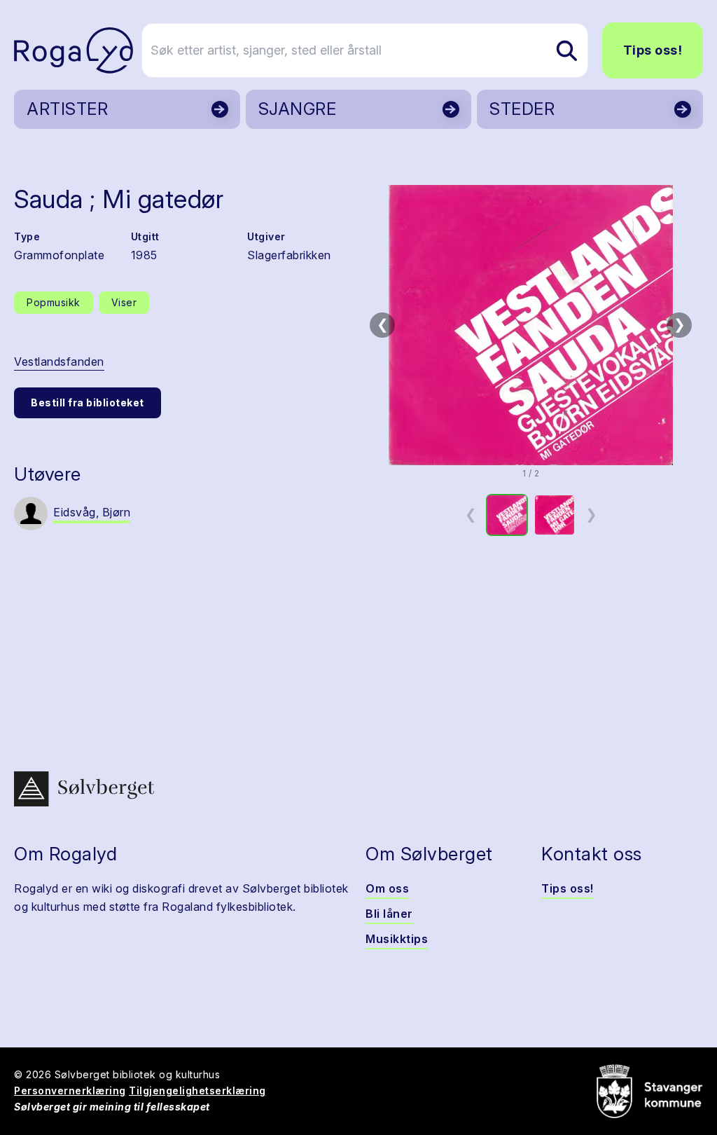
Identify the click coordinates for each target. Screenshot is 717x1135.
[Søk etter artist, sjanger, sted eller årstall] (566, 50)
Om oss (387, 888)
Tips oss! (653, 50)
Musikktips (397, 939)
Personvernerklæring (70, 1090)
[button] (530, 325)
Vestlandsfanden (59, 362)
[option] (507, 515)
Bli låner (389, 914)
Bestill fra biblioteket (87, 402)
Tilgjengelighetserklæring (197, 1090)
